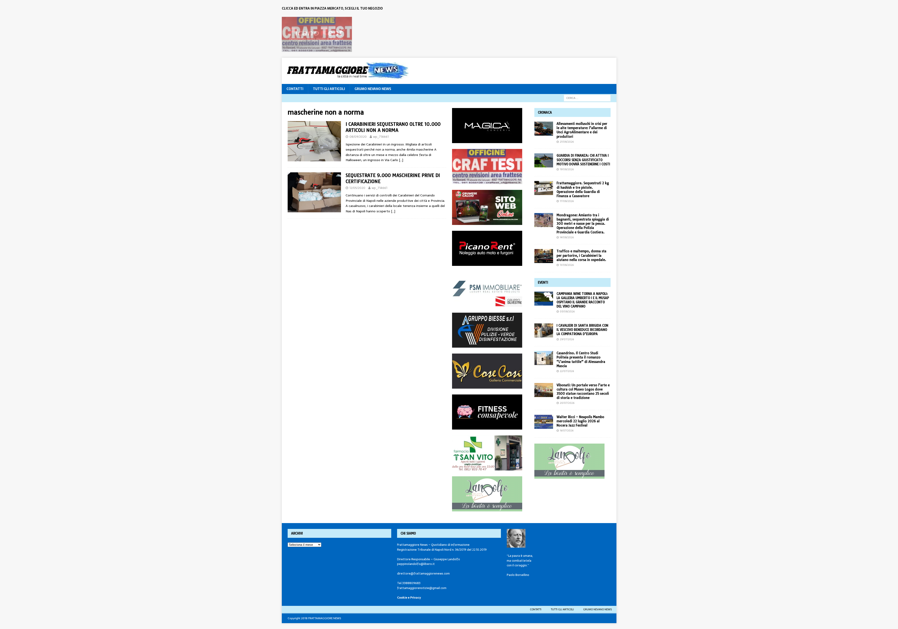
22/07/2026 (567, 371)
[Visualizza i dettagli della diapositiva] (317, 34)
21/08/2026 (567, 142)
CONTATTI (294, 88)
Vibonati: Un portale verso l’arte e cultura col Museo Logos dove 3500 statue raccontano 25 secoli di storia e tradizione (583, 391)
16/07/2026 (566, 430)
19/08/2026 (567, 169)
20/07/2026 (567, 403)
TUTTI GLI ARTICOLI (329, 88)
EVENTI (543, 282)
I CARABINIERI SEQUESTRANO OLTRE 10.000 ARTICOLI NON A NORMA (393, 127)
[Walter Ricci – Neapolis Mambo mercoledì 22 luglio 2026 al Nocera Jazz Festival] (543, 422)
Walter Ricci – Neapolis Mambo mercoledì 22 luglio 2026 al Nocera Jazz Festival (580, 421)
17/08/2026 (567, 201)
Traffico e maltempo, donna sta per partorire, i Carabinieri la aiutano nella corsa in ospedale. (581, 255)
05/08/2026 (567, 311)
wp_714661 (381, 136)
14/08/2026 (567, 237)
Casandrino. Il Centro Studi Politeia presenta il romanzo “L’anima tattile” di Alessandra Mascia (581, 359)
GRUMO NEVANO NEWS (373, 88)
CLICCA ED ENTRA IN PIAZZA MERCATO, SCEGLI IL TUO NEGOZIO (332, 8)
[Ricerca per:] (587, 97)
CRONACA (545, 112)
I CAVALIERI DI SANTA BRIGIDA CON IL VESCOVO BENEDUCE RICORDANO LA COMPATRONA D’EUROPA (582, 329)
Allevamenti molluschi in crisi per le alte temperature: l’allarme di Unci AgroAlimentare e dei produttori (582, 130)
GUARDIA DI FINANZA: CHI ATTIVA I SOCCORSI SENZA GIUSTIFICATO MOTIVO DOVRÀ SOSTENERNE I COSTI (583, 159)
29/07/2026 (567, 339)
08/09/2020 (358, 136)
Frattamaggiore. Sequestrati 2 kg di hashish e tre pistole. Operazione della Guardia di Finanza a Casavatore (583, 189)
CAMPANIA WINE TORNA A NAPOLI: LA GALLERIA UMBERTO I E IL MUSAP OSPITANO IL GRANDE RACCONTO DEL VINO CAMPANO (583, 300)
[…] (401, 160)
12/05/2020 (357, 187)
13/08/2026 (567, 265)
